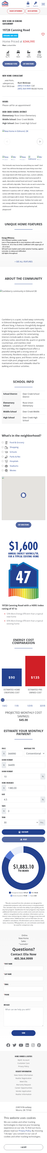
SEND (23, 1033)
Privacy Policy (23, 1066)
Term (3, 817)
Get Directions (28, 64)
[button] (40, 141)
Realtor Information (23, 1094)
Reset (25, 839)
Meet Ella (23, 1081)
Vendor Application (23, 1091)
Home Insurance (8, 783)
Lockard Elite (9, 45)
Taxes (4, 806)
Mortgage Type (29, 748)
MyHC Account (23, 1060)
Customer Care (23, 1063)
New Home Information (23, 1075)
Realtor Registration (24, 1078)
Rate (3, 794)
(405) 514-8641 (24, 85)
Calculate (24, 832)
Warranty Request (23, 1085)
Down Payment (7, 760)
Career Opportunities (23, 1088)
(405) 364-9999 (24, 88)
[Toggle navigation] (43, 4)
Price (4, 748)
